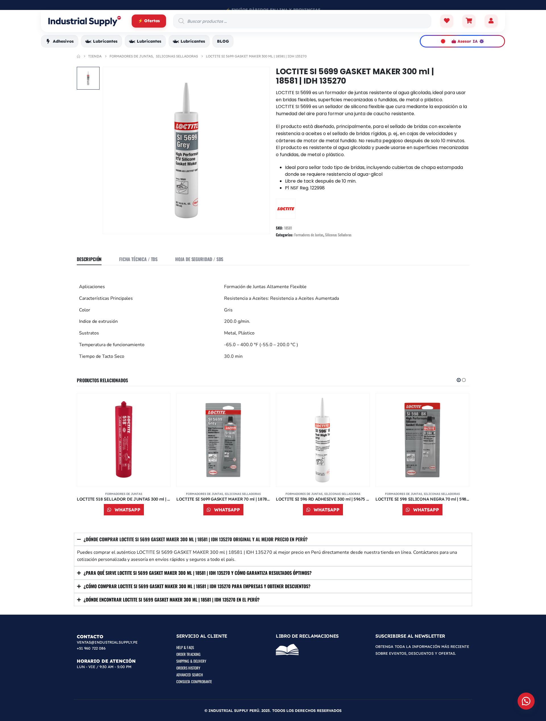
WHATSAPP (126, 510)
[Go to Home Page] (78, 56)
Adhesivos (63, 41)
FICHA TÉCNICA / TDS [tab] (138, 259)
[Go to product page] (123, 440)
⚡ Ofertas (149, 20)
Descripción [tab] (89, 259)
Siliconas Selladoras (338, 234)
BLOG (223, 41)
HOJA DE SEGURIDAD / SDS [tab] (199, 259)
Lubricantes (105, 41)
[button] (458, 380)
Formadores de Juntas (308, 234)
